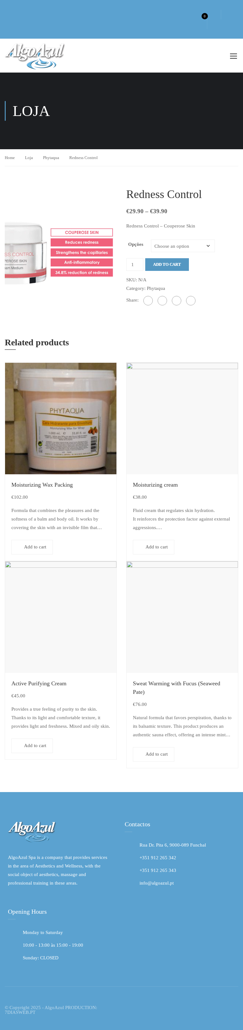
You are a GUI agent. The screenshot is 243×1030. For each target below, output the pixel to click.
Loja (29, 157)
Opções (135, 244)
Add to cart (167, 264)
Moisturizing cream (155, 485)
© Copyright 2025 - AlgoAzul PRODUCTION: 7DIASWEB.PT (51, 1010)
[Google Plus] (162, 300)
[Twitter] (176, 300)
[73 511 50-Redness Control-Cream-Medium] (61, 241)
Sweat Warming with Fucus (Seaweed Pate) (176, 687)
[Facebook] (148, 300)
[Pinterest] (191, 300)
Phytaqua (51, 157)
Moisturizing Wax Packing (42, 485)
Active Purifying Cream (38, 683)
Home (10, 157)
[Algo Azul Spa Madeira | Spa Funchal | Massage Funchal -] (36, 55)
